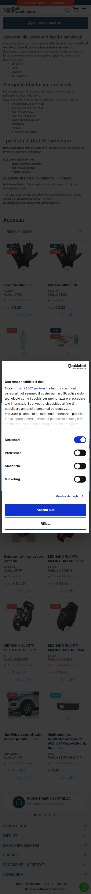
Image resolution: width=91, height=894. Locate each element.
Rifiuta (45, 523)
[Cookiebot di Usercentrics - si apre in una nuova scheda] (67, 367)
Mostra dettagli (66, 496)
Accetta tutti (46, 510)
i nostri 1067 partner (30, 388)
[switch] (80, 453)
